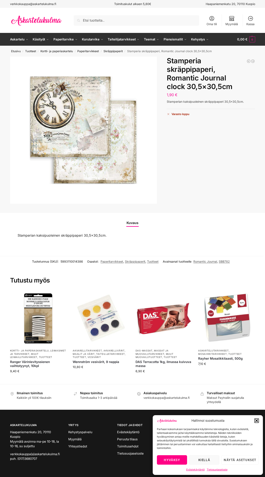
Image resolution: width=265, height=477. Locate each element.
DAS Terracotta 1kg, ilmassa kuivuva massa (163, 364)
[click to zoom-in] (83, 130)
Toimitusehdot (127, 446)
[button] (257, 421)
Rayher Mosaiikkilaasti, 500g (220, 358)
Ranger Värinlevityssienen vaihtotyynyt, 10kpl (30, 364)
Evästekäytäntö (195, 469)
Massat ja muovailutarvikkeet (152, 352)
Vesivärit (94, 357)
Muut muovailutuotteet (154, 356)
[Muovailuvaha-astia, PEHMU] (253, 61)
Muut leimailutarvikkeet (24, 356)
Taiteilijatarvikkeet (110, 354)
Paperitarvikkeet (88, 51)
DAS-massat (144, 350)
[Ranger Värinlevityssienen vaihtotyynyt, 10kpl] (38, 318)
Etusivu (16, 51)
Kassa (250, 24)
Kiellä (204, 460)
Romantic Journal (205, 261)
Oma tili (212, 24)
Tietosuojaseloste (217, 469)
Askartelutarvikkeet (213, 350)
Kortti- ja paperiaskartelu (56, 51)
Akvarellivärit (114, 350)
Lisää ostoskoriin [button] (38, 380)
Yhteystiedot (77, 446)
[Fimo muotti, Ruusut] (249, 61)
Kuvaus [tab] (132, 223)
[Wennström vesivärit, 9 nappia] (101, 318)
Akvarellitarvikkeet (87, 350)
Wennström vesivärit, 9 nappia (96, 362)
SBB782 (224, 261)
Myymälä (231, 24)
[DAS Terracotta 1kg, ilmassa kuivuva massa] (164, 318)
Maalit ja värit (84, 354)
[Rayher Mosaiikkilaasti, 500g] (226, 318)
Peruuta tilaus (127, 439)
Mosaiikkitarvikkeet (212, 354)
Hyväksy (172, 460)
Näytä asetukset (240, 460)
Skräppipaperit (113, 51)
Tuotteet (30, 51)
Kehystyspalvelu (80, 432)
